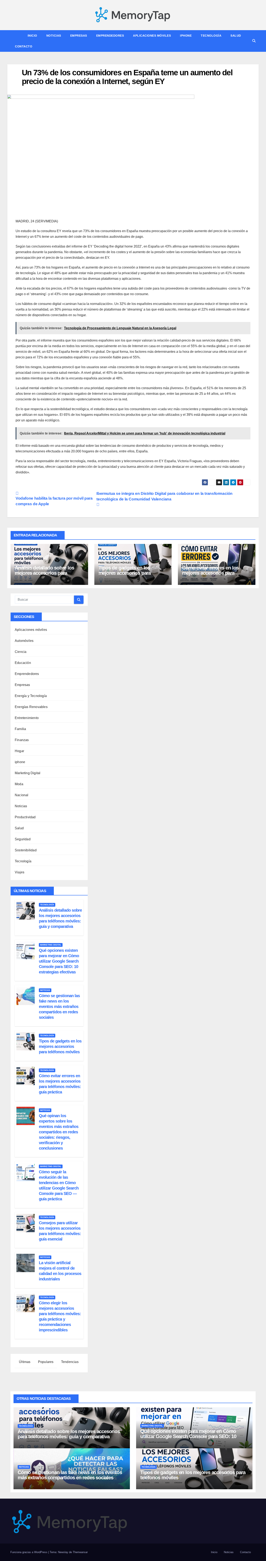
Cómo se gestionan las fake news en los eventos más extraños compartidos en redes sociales (59, 1006)
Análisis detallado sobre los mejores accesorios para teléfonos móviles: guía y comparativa (44, 575)
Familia (20, 729)
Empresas (78, 35)
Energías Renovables (31, 707)
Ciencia (20, 652)
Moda (19, 784)
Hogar (19, 751)
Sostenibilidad (26, 850)
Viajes (19, 872)
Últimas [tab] (24, 1362)
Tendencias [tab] (69, 1362)
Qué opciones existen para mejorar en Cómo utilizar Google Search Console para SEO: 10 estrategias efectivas (59, 961)
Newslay (63, 1552)
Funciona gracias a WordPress (29, 1552)
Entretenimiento (27, 718)
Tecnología (211, 35)
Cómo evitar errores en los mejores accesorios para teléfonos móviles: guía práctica (216, 573)
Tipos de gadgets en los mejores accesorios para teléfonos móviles (125, 573)
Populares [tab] (45, 1362)
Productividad (25, 817)
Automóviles (24, 640)
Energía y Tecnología (31, 696)
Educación (23, 663)
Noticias (53, 35)
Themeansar (80, 1552)
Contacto (23, 46)
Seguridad (23, 839)
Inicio (32, 35)
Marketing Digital (27, 773)
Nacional (21, 795)
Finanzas (22, 740)
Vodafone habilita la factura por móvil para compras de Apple (54, 501)
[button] (254, 41)
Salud (235, 35)
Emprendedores (110, 35)
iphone (186, 35)
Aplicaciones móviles (152, 35)
